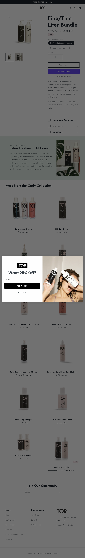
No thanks (22, 293)
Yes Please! (22, 285)
